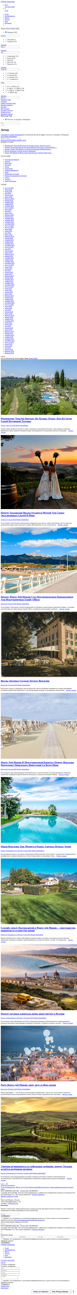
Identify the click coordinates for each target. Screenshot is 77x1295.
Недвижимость (10, 1187)
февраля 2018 (9, 351)
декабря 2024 (9, 218)
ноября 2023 (9, 242)
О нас (3, 1187)
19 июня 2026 (12, 685)
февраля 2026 (9, 199)
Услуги (23, 1187)
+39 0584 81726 (12, 1203)
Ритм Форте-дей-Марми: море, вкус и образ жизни (28, 1085)
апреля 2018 (9, 349)
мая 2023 (8, 249)
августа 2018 (9, 342)
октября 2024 (9, 222)
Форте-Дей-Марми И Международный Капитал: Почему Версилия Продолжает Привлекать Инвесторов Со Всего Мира (37, 763)
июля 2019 (8, 322)
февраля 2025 (9, 215)
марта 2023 (8, 252)
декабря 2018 (9, 335)
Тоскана (7, 179)
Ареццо (7, 161)
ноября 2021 (9, 281)
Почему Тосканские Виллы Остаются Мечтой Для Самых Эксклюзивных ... (31, 147)
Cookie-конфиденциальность (59, 1187)
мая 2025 (8, 211)
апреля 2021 (9, 292)
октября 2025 (9, 206)
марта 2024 (8, 234)
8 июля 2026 (12, 604)
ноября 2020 (9, 299)
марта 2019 (8, 330)
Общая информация (11, 170)
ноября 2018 (9, 337)
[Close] (1, 1198)
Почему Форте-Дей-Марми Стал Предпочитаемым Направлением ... (28, 149)
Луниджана (9, 168)
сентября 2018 (9, 340)
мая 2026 (8, 193)
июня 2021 (8, 290)
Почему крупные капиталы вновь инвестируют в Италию (32, 1013)
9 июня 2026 (12, 769)
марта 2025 (8, 213)
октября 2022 (9, 261)
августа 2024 (9, 225)
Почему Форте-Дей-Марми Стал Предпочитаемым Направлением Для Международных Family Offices (37, 598)
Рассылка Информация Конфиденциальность (29, 1220)
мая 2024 (8, 233)
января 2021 (9, 297)
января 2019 (9, 333)
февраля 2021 (9, 296)
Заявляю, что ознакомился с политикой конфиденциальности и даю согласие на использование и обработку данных (35, 1219)
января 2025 (9, 217)
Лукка (7, 167)
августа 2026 (9, 188)
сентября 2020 (9, 303)
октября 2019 (9, 321)
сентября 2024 (9, 224)
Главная (3, 135)
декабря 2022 (9, 258)
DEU (13, 7)
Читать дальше (63, 525)
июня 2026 (8, 191)
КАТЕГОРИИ (11, 140)
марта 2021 (8, 294)
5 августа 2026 (10, 425)
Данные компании (38, 1194)
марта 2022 (8, 274)
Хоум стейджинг (10, 181)
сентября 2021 (9, 285)
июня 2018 (8, 346)
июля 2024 (8, 229)
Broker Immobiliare (22, 425)
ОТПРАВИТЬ (6, 1216)
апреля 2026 (9, 195)
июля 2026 (8, 190)
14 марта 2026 (28, 1173)
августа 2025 (9, 208)
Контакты (45, 1187)
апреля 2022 (9, 272)
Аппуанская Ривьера (12, 159)
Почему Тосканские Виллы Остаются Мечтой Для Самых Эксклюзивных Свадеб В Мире (32, 514)
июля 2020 (8, 306)
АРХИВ (19, 140)
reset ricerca (4, 1288)
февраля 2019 (9, 331)
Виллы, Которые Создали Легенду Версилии (20, 151)
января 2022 (9, 278)
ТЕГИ (24, 140)
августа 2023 (9, 247)
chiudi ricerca (5, 1286)
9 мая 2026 (26, 935)
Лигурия (8, 165)
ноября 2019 (9, 319)
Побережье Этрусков (12, 174)
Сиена (7, 177)
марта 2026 (8, 197)
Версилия (8, 163)
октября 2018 (9, 339)
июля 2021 (8, 288)
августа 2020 (9, 305)
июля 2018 (8, 344)
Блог (6, 1255)
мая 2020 (8, 310)
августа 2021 (9, 287)
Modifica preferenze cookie (9, 1196)
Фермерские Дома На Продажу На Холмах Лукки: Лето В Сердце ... (28, 145)
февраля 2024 (9, 236)
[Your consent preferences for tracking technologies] (73, 1291)
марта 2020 (8, 313)
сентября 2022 (9, 263)
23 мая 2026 (27, 851)
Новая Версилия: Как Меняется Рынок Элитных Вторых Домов (36, 846)
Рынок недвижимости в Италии (16, 176)
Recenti (3, 140)
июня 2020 (8, 308)
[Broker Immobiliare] (8, 1)
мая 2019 (8, 326)
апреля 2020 (9, 312)
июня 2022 (8, 269)
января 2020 (9, 317)
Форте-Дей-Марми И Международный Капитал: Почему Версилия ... (28, 153)
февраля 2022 (9, 276)
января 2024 (9, 238)
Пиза (6, 172)
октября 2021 (9, 283)
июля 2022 (8, 267)
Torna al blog (33, 358)
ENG (10, 7)
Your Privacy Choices (60, 1292)
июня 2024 (8, 231)
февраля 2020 (9, 315)
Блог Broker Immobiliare (14, 135)
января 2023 (9, 256)
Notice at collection (40, 1292)
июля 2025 (8, 209)
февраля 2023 (9, 254)
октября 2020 (9, 301)
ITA (6, 7)
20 (7, 1184)
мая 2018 (8, 348)
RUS (13, 1260)
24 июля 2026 (11, 520)
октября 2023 (9, 243)
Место (18, 1187)
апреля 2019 (9, 328)
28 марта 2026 (12, 1089)
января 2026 (9, 200)
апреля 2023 (9, 251)
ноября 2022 (9, 260)
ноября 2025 (9, 204)
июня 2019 (8, 324)
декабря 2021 (9, 279)
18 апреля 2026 (28, 1018)
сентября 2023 (9, 245)
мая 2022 (8, 270)
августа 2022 (9, 265)
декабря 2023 (9, 240)
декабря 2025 (9, 202)
